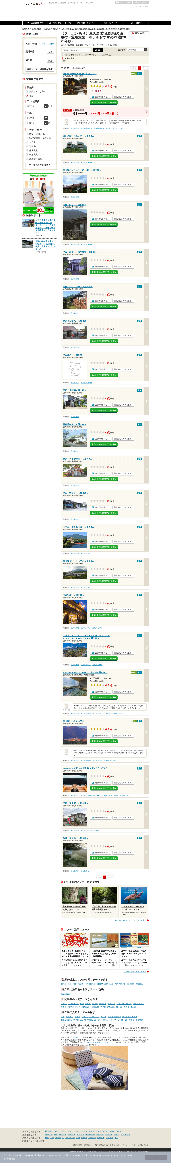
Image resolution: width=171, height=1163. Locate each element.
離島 (132, 984)
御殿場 (84, 1138)
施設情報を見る (101, 97)
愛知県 (112, 1131)
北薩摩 (100, 984)
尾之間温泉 (65, 994)
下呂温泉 (80, 1134)
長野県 (105, 1131)
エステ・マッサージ (111, 1020)
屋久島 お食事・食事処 (110, 796)
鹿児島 (63, 984)
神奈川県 (49, 1131)
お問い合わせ (143, 1145)
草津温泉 (49, 1134)
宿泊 (82, 1004)
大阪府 (91, 1131)
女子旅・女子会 (122, 1007)
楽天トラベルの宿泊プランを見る (104, 102)
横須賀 (58, 1138)
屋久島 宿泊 (75, 128)
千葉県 (64, 1131)
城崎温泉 (71, 1134)
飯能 (78, 1138)
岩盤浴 (32, 146)
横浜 (47, 1138)
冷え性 (88, 1004)
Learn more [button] (9, 1159)
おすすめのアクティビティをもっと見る (130, 920)
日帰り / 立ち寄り (37, 91)
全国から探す (47, 44)
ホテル (78, 1007)
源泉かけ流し (138, 1004)
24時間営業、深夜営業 (40, 138)
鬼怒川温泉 (125, 1134)
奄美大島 (139, 984)
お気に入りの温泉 (123, 2)
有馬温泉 (63, 1134)
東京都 (84, 1131)
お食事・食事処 (67, 1007)
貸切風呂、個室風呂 (90, 1007)
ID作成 (146, 6)
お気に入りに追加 (124, 97)
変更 (50, 52)
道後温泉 (100, 1134)
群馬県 (77, 1131)
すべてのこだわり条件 (39, 165)
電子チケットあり (72, 55)
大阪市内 (92, 1138)
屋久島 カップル (98, 713)
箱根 (56, 1134)
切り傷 (103, 1007)
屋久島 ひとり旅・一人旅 (90, 830)
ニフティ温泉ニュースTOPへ (135, 972)
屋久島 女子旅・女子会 (114, 713)
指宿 (75, 984)
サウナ (95, 1004)
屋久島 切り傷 (97, 760)
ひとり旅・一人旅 (124, 1004)
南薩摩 (80, 984)
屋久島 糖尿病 (86, 760)
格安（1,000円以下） (70, 1004)
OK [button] (156, 1157)
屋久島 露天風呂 (86, 162)
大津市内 (109, 1138)
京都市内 (100, 1138)
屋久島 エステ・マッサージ (115, 128)
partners (54, 1155)
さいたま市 (70, 1138)
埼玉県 (57, 1131)
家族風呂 (111, 1007)
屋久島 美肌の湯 (86, 128)
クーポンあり (90, 55)
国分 (111, 984)
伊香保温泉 (90, 1134)
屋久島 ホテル (86, 553)
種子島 (126, 984)
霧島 (106, 984)
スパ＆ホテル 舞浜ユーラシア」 (98, 1042)
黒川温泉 (108, 1134)
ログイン (137, 6)
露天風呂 (102, 1004)
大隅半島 (118, 984)
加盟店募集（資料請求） (82, 1145)
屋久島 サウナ (97, 628)
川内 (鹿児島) (90, 984)
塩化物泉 (139, 1020)
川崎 (52, 1138)
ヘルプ (132, 1145)
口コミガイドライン (119, 1145)
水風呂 (133, 1007)
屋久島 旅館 (85, 871)
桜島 (69, 984)
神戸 (116, 1138)
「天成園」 (74, 1037)
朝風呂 (90, 1020)
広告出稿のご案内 (102, 1145)
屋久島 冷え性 (99, 128)
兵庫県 (70, 1131)
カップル (111, 1004)
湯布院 (116, 1134)
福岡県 (119, 1131)
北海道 (98, 1131)
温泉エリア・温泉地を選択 (40, 69)
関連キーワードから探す (33, 1141)
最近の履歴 (141, 2)
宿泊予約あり (107, 55)
